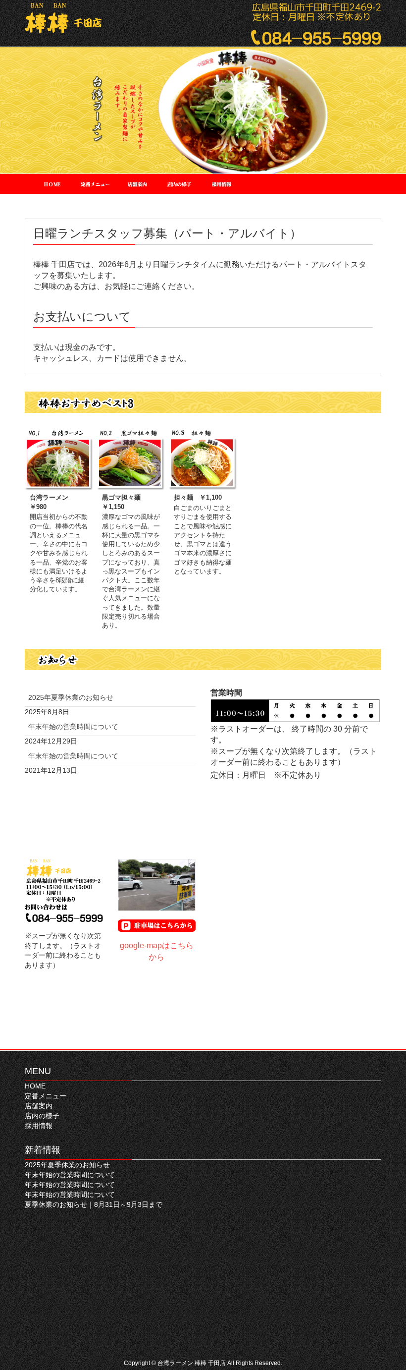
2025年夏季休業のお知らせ (70, 697)
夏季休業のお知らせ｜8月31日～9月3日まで (93, 1204)
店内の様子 (42, 1116)
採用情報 (38, 1126)
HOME (35, 1086)
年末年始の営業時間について (73, 727)
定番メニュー (45, 1096)
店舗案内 (38, 1106)
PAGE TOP (386, 1320)
